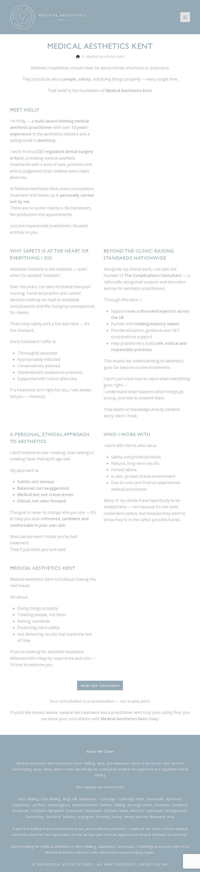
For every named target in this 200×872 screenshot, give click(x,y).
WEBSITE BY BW (154, 864)
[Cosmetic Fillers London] (48, 16)
